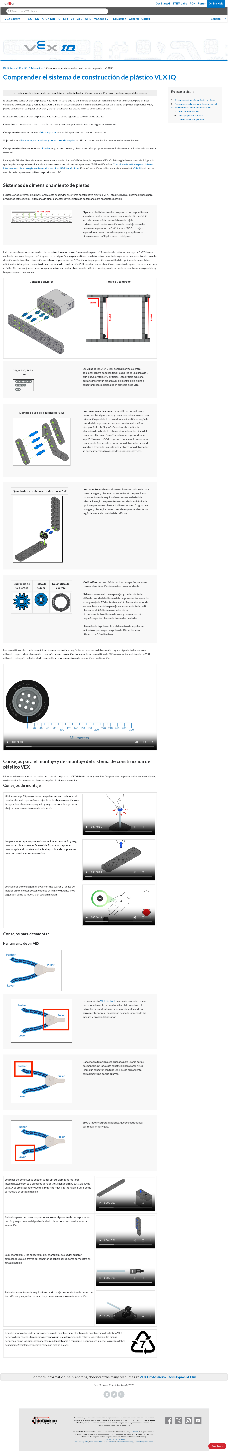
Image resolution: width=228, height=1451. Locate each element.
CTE (79, 18)
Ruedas (46, 148)
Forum (202, 3)
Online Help (216, 3)
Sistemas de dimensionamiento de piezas (195, 100)
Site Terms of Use (96, 1442)
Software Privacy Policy (124, 1442)
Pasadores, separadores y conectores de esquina (47, 140)
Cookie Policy (110, 1442)
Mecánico (37, 68)
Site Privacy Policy (82, 1442)
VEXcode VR (102, 18)
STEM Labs (180, 3)
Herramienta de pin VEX (192, 119)
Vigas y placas (48, 132)
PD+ (192, 3)
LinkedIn (121, 1394)
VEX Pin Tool (107, 1000)
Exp (65, 18)
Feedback (217, 1446)
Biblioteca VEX (12, 68)
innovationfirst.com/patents (114, 1439)
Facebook (106, 1394)
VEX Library (12, 18)
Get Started (163, 3)
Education (119, 18)
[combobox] (57, 11)
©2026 (135, 1432)
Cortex (145, 18)
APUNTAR (48, 18)
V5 (72, 18)
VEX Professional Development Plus (168, 1377)
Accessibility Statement (144, 1442)
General (134, 18)
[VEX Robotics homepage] (9, 3)
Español (216, 18)
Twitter (114, 1394)
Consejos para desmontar (190, 115)
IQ (59, 18)
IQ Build (137, 168)
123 (30, 18)
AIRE (88, 18)
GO (37, 18)
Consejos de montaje (188, 111)
